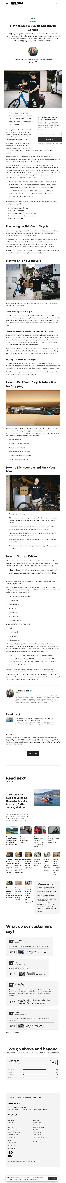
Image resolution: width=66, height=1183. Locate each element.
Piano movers (37, 1130)
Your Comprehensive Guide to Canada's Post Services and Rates (39, 841)
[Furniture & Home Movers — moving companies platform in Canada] (17, 3)
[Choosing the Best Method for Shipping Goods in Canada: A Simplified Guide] (12, 830)
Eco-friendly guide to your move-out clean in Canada (18, 893)
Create (8, 315)
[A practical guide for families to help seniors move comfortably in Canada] (28, 883)
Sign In (57, 3)
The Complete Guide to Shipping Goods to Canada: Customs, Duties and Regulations (16, 801)
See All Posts (33, 753)
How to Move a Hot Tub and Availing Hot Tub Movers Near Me (46, 907)
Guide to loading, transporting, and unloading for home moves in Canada (9, 866)
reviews (19, 1063)
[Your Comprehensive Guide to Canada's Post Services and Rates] (40, 830)
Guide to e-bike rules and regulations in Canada (25, 839)
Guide (33, 18)
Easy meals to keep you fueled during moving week (45, 896)
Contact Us (11, 1137)
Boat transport (37, 1142)
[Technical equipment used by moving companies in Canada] (28, 854)
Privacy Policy (12, 1145)
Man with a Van (38, 1127)
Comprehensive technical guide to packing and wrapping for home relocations (18, 866)
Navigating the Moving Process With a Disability (45, 888)
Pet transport (37, 1132)
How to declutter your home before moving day (47, 892)
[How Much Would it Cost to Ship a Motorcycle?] (54, 830)
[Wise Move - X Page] (12, 1115)
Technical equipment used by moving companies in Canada (28, 864)
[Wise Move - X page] (32, 62)
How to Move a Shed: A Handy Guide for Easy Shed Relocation (45, 903)
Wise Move (9, 737)
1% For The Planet (13, 1130)
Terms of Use (12, 1142)
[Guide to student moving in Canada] (37, 854)
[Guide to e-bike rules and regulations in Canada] (26, 830)
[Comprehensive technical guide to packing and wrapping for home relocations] (18, 854)
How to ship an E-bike (15, 218)
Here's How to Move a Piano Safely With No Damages (46, 899)
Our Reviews (12, 1125)
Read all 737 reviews (13, 1032)
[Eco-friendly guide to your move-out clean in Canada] (18, 883)
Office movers (37, 1134)
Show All (9, 781)
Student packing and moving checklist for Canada (47, 865)
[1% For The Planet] (20, 1154)
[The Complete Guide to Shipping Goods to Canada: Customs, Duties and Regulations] (46, 805)
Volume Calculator (13, 1134)
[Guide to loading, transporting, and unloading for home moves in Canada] (9, 854)
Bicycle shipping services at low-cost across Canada (48, 118)
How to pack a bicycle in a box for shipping (22, 213)
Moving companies (38, 1122)
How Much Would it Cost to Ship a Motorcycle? (53, 839)
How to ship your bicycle (16, 211)
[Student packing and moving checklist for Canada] (47, 854)
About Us (11, 1122)
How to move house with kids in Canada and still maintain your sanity (56, 867)
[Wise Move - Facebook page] (29, 62)
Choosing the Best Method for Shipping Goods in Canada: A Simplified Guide (11, 840)
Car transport (37, 1139)
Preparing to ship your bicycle (18, 208)
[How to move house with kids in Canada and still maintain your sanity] (56, 854)
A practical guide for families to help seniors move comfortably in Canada (28, 895)
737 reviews (44, 129)
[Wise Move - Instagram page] (36, 62)
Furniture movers (38, 1125)
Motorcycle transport (39, 1137)
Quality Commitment (14, 1132)
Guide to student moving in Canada (37, 862)
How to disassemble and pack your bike (21, 216)
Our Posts (11, 1127)
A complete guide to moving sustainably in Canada (9, 892)
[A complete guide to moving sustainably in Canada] (9, 883)
